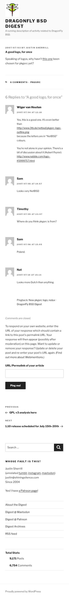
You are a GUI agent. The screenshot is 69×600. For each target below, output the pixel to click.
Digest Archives (15, 526)
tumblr (23, 473)
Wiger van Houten (29, 107)
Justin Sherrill (37, 47)
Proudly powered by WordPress (23, 591)
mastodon (48, 473)
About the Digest (16, 504)
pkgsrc (35, 82)
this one (47, 59)
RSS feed (11, 533)
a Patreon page (28, 490)
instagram (34, 473)
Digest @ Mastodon (17, 512)
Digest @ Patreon (16, 519)
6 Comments (19, 82)
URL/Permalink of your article (24, 365)
